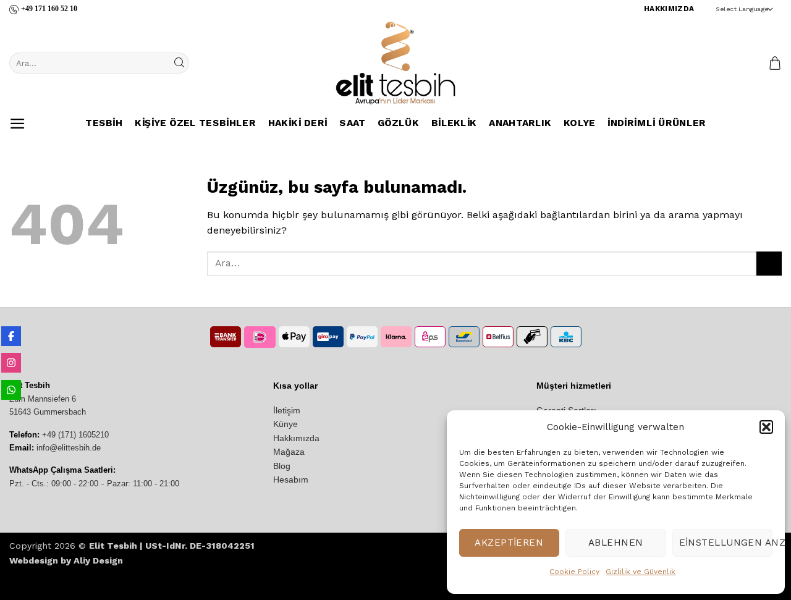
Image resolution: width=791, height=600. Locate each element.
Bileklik (453, 123)
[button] (766, 427)
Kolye (579, 123)
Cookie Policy (574, 571)
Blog (281, 466)
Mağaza (289, 452)
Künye (285, 424)
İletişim (286, 410)
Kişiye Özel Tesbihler (195, 123)
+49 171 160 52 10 (49, 8)
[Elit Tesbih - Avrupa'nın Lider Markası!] (395, 63)
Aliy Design (98, 560)
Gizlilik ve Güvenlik (640, 571)
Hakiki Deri (297, 123)
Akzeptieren (509, 542)
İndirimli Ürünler (656, 123)
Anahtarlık (520, 123)
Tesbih (103, 123)
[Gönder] (178, 63)
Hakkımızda (296, 438)
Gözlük (398, 123)
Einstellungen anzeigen (725, 542)
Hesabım (290, 479)
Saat (352, 123)
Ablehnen (615, 542)
